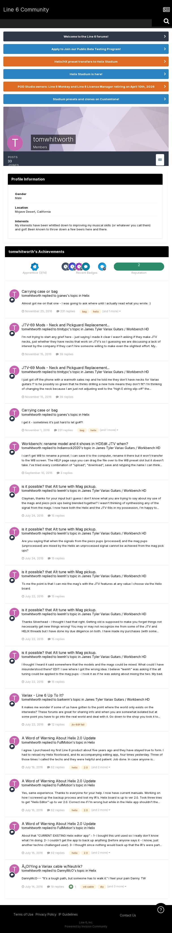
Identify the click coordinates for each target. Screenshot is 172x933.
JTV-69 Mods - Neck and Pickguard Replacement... (66, 325)
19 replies (57, 886)
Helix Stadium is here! (86, 74)
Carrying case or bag (40, 291)
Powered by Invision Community (86, 926)
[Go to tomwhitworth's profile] (14, 294)
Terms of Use (23, 914)
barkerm (63, 699)
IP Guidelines (68, 914)
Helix (86, 295)
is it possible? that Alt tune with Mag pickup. (59, 486)
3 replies (66, 473)
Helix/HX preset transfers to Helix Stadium (86, 61)
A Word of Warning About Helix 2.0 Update (59, 738)
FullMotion (64, 742)
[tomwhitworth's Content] (160, 159)
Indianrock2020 (68, 448)
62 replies (57, 767)
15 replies (58, 515)
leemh (61, 490)
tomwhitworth (31, 295)
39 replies (66, 354)
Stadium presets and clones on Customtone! (86, 99)
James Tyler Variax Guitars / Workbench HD (116, 329)
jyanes (62, 295)
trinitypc (63, 329)
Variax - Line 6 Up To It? (43, 695)
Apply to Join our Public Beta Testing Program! (86, 49)
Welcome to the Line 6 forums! (86, 36)
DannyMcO (65, 870)
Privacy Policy (46, 914)
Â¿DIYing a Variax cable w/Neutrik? (52, 866)
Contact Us (128, 915)
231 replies (67, 311)
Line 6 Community (26, 9)
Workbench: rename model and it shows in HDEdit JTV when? (75, 443)
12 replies (58, 724)
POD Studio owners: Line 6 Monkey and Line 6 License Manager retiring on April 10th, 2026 (86, 86)
